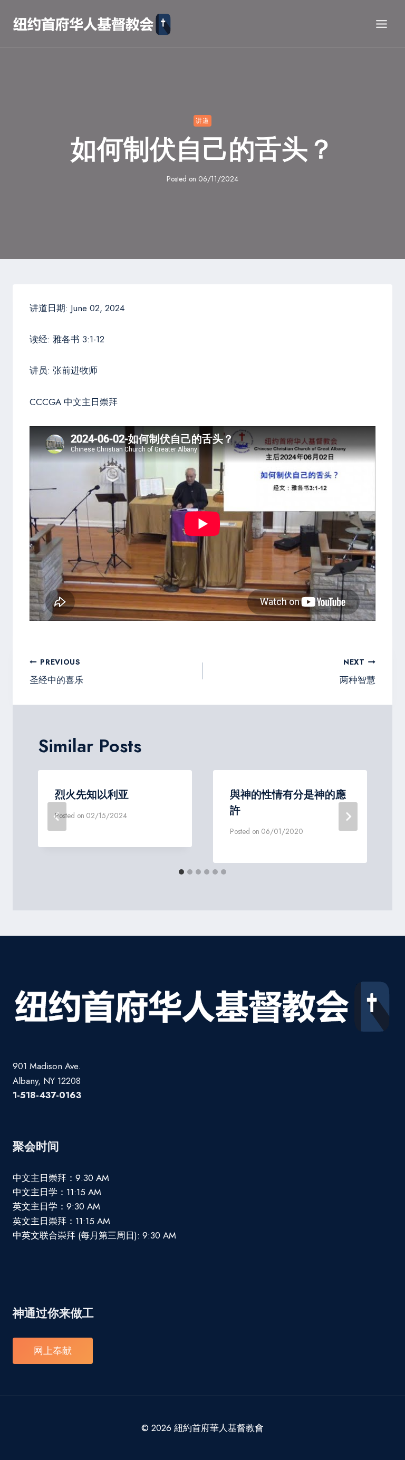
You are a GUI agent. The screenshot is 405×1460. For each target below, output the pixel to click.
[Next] (348, 816)
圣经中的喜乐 (56, 672)
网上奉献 (53, 1351)
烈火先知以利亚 (92, 794)
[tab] (181, 872)
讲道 (202, 120)
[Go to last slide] (56, 816)
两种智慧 (357, 672)
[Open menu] (381, 23)
